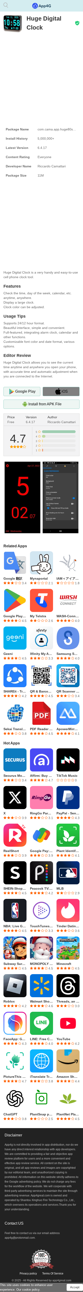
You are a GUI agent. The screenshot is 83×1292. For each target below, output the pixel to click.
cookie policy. (31, 1289)
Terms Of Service (52, 1273)
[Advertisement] (41, 78)
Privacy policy (28, 1273)
